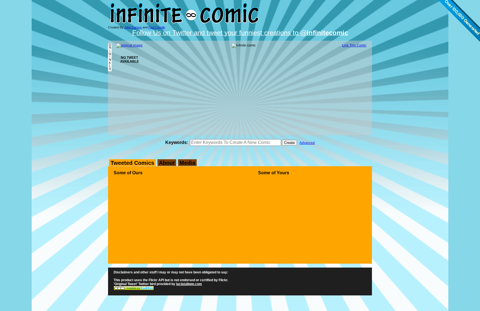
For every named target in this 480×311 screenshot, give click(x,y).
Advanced (307, 143)
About (167, 163)
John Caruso (133, 27)
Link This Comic (354, 45)
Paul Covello (156, 27)
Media (187, 163)
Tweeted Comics (132, 163)
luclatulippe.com (189, 284)
